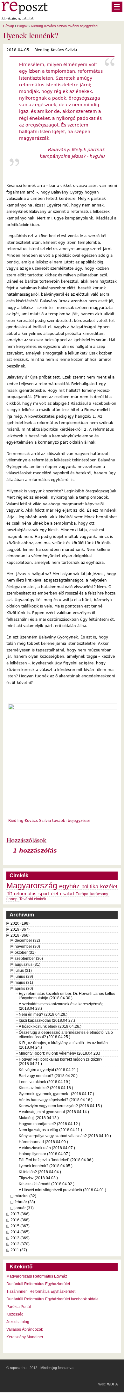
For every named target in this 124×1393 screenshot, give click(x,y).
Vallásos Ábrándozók (24, 1329)
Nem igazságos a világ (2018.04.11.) (50, 1130)
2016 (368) (20, 1220)
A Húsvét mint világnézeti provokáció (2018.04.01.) (62, 1190)
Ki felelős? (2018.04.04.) (40, 1172)
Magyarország (31, 885)
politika (89, 886)
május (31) (24, 982)
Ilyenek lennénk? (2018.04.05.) (45, 1166)
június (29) (24, 976)
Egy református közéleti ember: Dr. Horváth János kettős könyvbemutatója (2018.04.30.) (67, 995)
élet (54, 893)
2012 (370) (20, 1244)
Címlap (8, 26)
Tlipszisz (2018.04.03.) (38, 1178)
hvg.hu (97, 156)
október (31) (25, 952)
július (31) (23, 970)
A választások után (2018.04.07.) (47, 1148)
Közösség (15, 1314)
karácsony (99, 894)
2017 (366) (20, 1214)
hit (9, 893)
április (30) (24, 988)
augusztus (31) (27, 964)
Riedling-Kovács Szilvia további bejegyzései (64, 26)
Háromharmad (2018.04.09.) (43, 1142)
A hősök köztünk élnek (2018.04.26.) (50, 1026)
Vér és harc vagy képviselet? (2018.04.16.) (56, 1100)
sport (43, 893)
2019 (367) (20, 929)
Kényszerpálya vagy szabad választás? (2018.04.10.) (65, 1136)
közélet (108, 886)
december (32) (27, 940)
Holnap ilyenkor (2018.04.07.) (44, 1154)
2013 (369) (20, 1238)
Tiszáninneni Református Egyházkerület (40, 1291)
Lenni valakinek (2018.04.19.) (44, 1082)
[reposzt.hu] (25, 13)
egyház (69, 886)
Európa (82, 894)
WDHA (112, 1384)
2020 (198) (20, 923)
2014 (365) (20, 1232)
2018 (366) (20, 935)
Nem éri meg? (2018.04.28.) (43, 1014)
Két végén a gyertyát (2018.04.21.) (48, 1070)
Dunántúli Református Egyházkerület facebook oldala (52, 1299)
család (67, 893)
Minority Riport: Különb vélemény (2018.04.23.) (59, 1053)
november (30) (27, 946)
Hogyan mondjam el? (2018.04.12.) (49, 1124)
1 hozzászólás (35, 851)
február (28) (25, 1202)
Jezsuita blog (17, 1322)
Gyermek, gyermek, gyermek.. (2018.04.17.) (56, 1094)
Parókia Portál (18, 1306)
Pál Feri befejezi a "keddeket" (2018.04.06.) (56, 1160)
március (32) (25, 1196)
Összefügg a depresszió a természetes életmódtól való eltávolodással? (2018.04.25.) (66, 1034)
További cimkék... (34, 899)
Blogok (22, 26)
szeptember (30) (29, 958)
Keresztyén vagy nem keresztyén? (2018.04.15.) (60, 1106)
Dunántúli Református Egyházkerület (38, 1284)
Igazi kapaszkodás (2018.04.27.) (47, 1020)
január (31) (24, 1208)
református (25, 893)
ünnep (11, 899)
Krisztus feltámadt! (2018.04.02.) (46, 1184)
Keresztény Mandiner (24, 1337)
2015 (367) (20, 1226)
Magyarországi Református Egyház (36, 1276)
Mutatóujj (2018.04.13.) (39, 1118)
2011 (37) (18, 1250)
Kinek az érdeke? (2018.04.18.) (46, 1088)
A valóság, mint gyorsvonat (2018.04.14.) (54, 1112)
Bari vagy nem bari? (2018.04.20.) (48, 1076)
